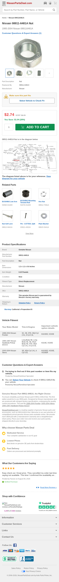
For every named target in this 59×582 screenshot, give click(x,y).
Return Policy (39, 303)
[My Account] (50, 3)
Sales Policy (16, 568)
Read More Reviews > (48, 487)
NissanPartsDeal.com (10, 410)
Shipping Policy (25, 303)
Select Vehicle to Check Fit (31, 101)
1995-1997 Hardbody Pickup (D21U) (16, 406)
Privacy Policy (42, 568)
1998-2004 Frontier (33, 403)
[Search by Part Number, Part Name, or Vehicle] (54, 10)
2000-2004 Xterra (47, 403)
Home (4, 18)
